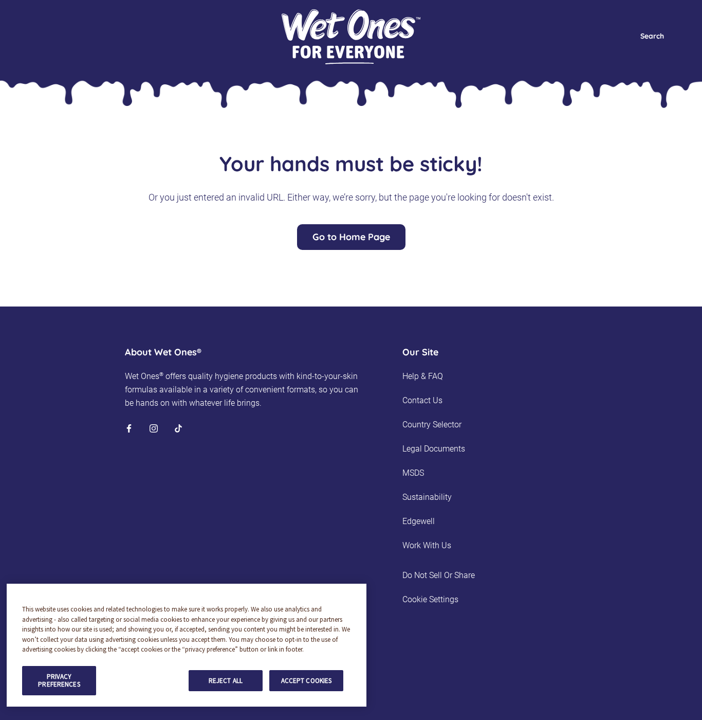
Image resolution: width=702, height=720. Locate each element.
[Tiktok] (178, 428)
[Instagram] (154, 428)
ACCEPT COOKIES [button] (306, 680)
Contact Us (422, 400)
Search (652, 36)
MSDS (413, 473)
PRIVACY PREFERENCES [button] (59, 680)
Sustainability (427, 497)
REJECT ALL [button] (226, 680)
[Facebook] (129, 428)
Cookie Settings (430, 599)
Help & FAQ (422, 376)
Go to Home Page (351, 237)
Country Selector (431, 424)
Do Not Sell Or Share (438, 575)
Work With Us (426, 545)
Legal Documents (433, 449)
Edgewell (418, 521)
